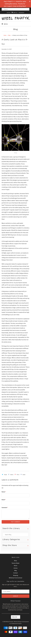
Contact (15, 573)
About (15, 565)
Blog (15, 29)
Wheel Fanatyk (9, 621)
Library (15, 568)
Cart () (15, 12)
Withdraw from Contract (15, 577)
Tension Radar (15, 563)
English (15, 617)
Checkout (21, 12)
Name (4, 492)
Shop (15, 560)
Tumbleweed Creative (16, 623)
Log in (8, 12)
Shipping (15, 575)
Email (4, 499)
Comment (5, 507)
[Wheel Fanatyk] (15, 18)
